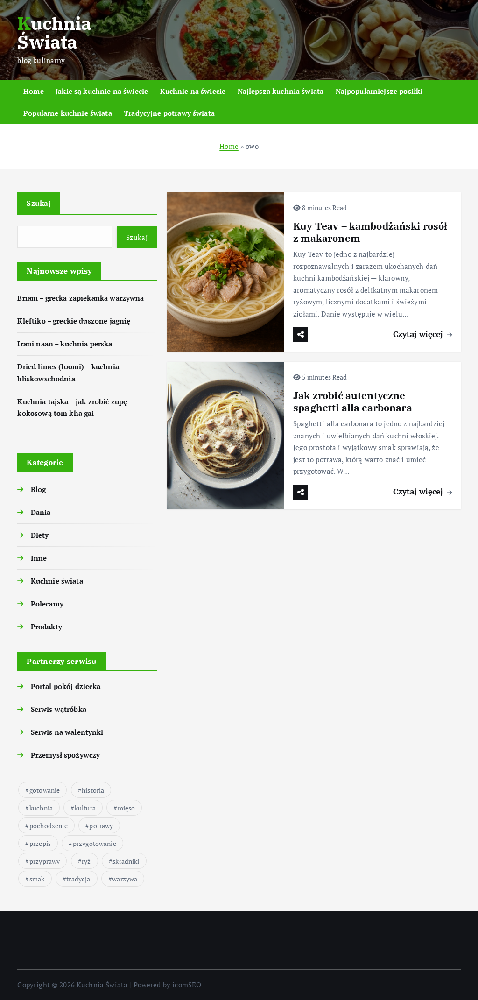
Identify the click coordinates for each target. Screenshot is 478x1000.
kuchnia (41, 807)
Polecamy (47, 603)
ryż (86, 861)
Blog (38, 489)
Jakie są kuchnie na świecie (102, 91)
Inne (39, 558)
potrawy (101, 825)
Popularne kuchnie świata (67, 113)
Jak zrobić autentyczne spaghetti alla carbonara (352, 401)
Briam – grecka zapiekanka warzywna (80, 298)
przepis (40, 843)
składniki (125, 861)
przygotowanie (94, 843)
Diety (40, 535)
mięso (126, 807)
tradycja (78, 878)
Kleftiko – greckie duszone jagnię (73, 320)
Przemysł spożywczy (65, 755)
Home (33, 91)
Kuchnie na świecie (193, 91)
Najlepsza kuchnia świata (281, 91)
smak (37, 878)
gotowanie (44, 790)
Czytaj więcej (419, 334)
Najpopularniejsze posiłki (379, 91)
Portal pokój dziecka (65, 686)
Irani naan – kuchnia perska (64, 343)
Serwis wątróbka (58, 709)
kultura (85, 807)
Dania (40, 512)
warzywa (124, 878)
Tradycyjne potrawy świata (169, 113)
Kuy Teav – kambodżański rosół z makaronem (370, 232)
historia (93, 790)
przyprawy (44, 861)
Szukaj (39, 203)
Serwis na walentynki (67, 732)
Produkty (46, 626)
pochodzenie (48, 825)
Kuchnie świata (57, 580)
